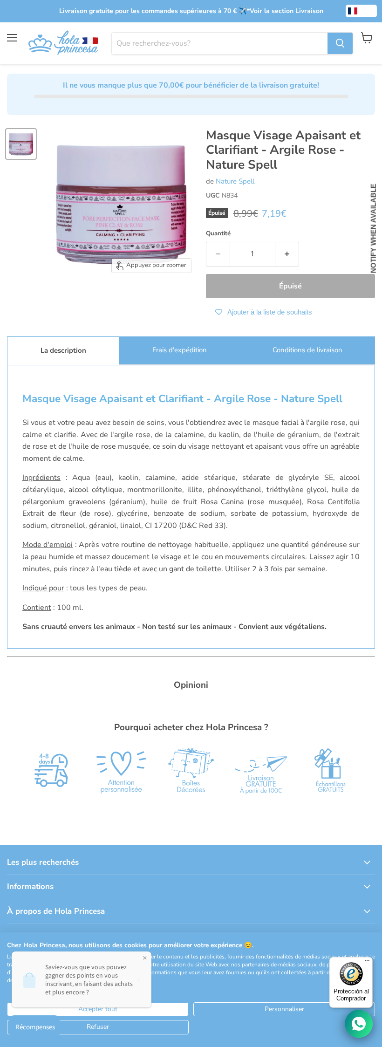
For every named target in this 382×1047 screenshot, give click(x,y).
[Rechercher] (340, 43)
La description (63, 350)
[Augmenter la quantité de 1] (287, 254)
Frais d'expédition (179, 350)
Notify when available (373, 228)
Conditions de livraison (307, 350)
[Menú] (367, 962)
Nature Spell (235, 181)
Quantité (218, 233)
